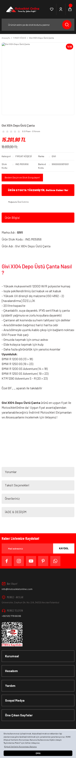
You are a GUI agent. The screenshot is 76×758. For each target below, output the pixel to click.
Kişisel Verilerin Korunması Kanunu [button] (20, 746)
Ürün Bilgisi (12, 217)
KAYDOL (64, 548)
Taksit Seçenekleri (17, 485)
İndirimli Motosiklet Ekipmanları (50, 412)
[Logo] (22, 9)
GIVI (54, 156)
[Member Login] (60, 9)
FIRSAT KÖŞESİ (23, 156)
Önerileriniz (12, 498)
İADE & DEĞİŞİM (15, 512)
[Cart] (69, 9)
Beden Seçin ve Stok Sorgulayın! (22, 177)
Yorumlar (11, 472)
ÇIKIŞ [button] (38, 753)
